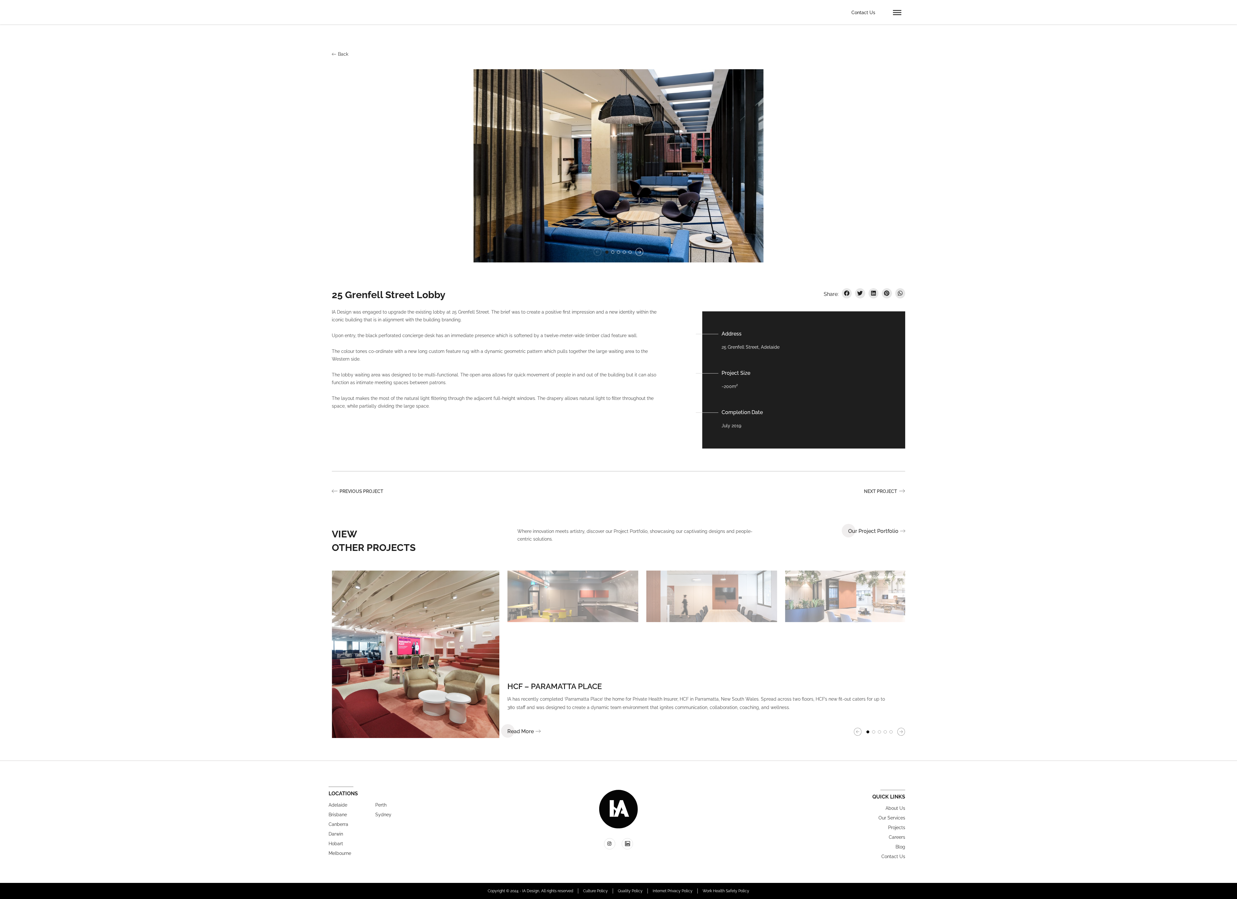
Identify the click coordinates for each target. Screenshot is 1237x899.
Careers (897, 837)
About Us (895, 808)
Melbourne (340, 853)
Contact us (893, 856)
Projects (896, 827)
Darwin (336, 834)
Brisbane (338, 814)
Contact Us (863, 12)
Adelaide (338, 805)
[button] (897, 12)
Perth (381, 805)
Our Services (891, 817)
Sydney (383, 814)
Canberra (338, 824)
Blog (900, 846)
